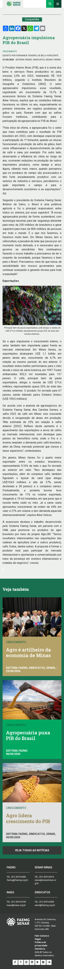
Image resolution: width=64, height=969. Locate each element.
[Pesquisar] (50, 4)
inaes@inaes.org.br (16, 905)
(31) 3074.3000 (18, 877)
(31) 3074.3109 (18, 901)
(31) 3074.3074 (46, 877)
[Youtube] (38, 962)
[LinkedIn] (32, 962)
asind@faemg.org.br (45, 905)
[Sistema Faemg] (18, 921)
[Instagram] (27, 962)
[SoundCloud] (49, 962)
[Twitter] (21, 962)
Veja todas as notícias (32, 850)
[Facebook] (15, 962)
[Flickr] (43, 962)
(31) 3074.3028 (46, 901)
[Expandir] (57, 4)
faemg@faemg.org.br (17, 880)
